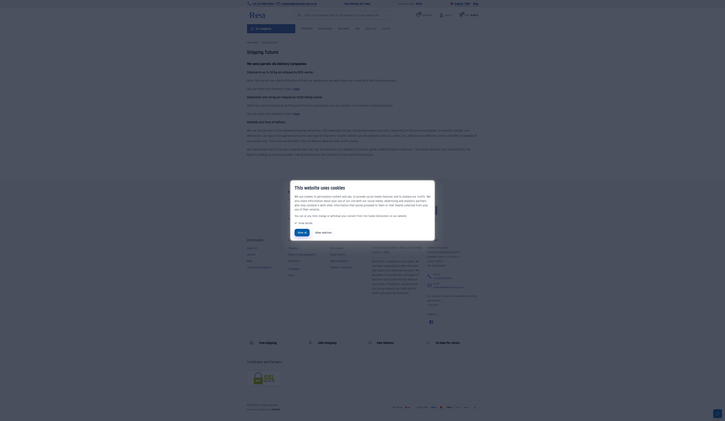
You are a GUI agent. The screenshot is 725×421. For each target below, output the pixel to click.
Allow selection (323, 232)
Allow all (302, 232)
